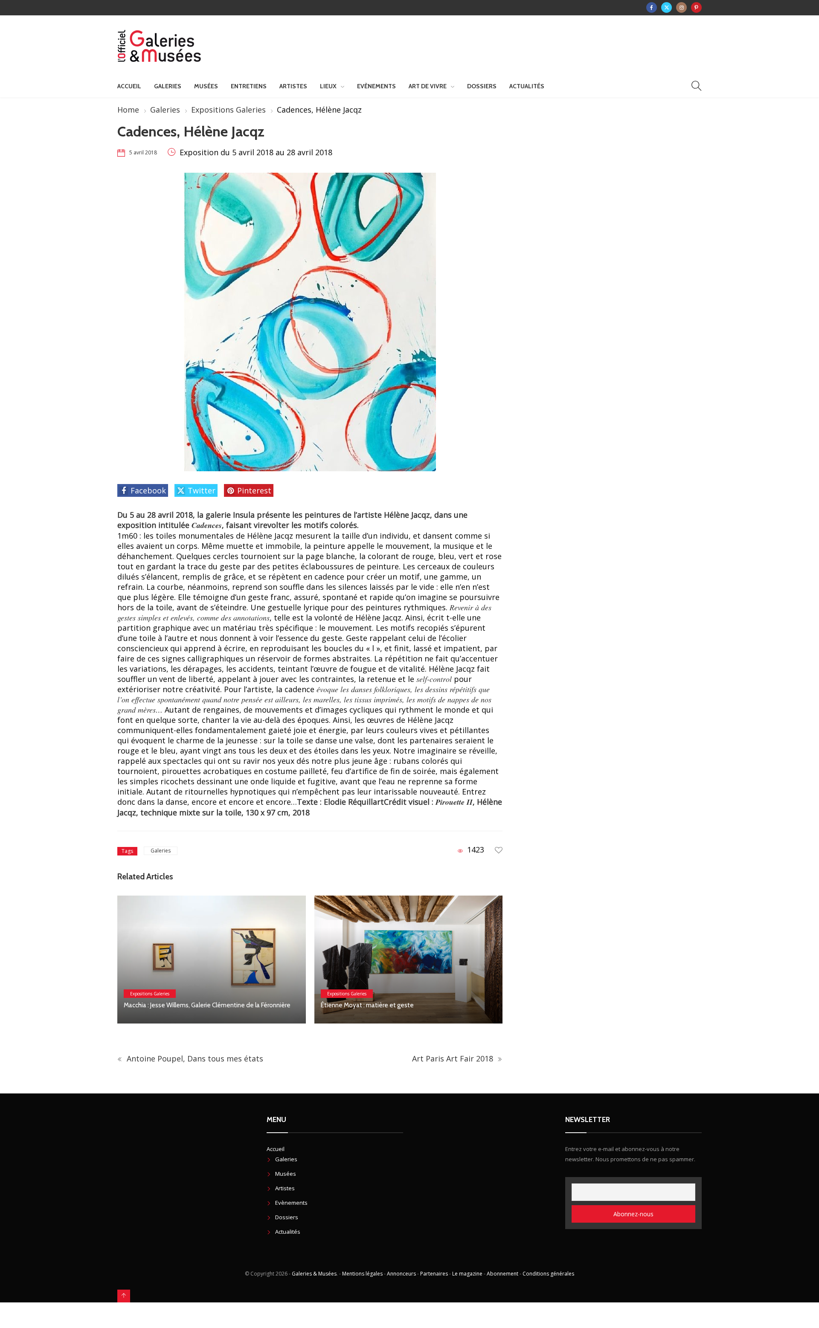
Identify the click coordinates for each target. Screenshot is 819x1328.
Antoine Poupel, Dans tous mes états (194, 1058)
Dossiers (482, 86)
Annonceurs (401, 1273)
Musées (206, 86)
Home (128, 109)
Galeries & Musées (314, 1273)
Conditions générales (548, 1273)
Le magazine (467, 1273)
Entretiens (249, 86)
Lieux (328, 86)
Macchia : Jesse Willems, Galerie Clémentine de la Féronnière (208, 1005)
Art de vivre (428, 86)
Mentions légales (362, 1273)
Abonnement (502, 1273)
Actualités (526, 86)
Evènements (376, 86)
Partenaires (434, 1273)
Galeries (167, 86)
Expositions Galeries (228, 109)
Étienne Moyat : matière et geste (367, 1005)
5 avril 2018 (143, 152)
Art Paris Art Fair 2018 (453, 1058)
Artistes (293, 86)
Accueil (129, 86)
